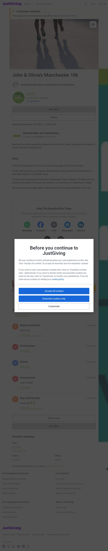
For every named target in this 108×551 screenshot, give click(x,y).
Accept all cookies (54, 291)
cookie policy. (58, 279)
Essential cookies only (54, 298)
